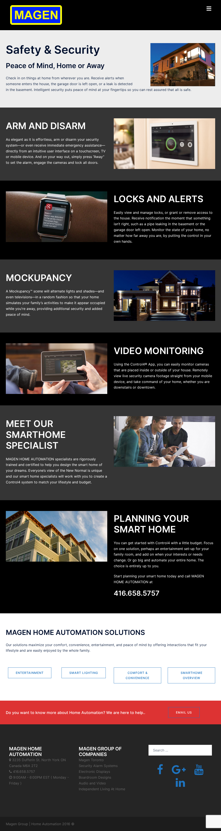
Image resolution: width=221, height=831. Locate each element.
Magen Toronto (91, 760)
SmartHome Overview (191, 675)
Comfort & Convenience (137, 675)
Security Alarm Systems (98, 766)
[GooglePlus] (179, 772)
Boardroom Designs (95, 777)
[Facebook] (160, 772)
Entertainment (30, 673)
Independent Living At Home (102, 789)
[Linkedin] (180, 785)
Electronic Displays (94, 771)
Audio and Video (92, 783)
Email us (184, 712)
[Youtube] (199, 772)
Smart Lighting (83, 673)
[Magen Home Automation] (36, 14)
